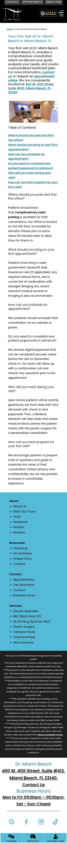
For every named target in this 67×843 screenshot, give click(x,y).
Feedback (20, 522)
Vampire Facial (24, 632)
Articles (18, 527)
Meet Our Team (24, 511)
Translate (11, 841)
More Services (23, 642)
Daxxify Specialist (25, 611)
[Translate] (11, 836)
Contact (19, 590)
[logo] (12, 11)
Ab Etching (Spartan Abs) (31, 621)
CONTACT (12, 2)
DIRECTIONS (53, 2)
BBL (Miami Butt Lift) (27, 616)
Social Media (22, 553)
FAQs (17, 517)
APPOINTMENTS (32, 2)
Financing (20, 548)
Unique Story (22, 559)
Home (10, 29)
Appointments (23, 579)
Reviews (19, 532)
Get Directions (23, 585)
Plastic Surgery (24, 627)
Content (19, 564)
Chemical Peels (24, 637)
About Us (20, 506)
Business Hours (24, 595)
